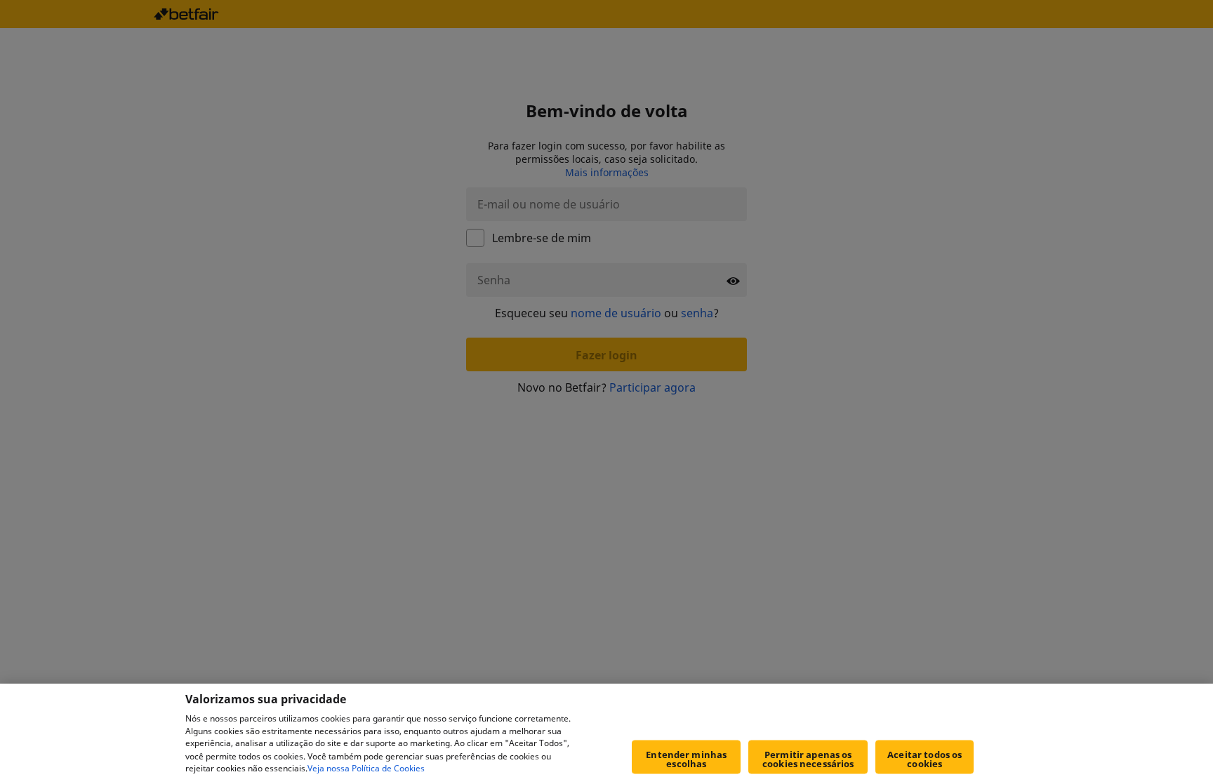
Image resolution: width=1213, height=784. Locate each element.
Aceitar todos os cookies (924, 759)
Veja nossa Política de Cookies (366, 769)
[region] (606, 734)
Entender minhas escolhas (686, 759)
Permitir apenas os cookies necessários (808, 759)
